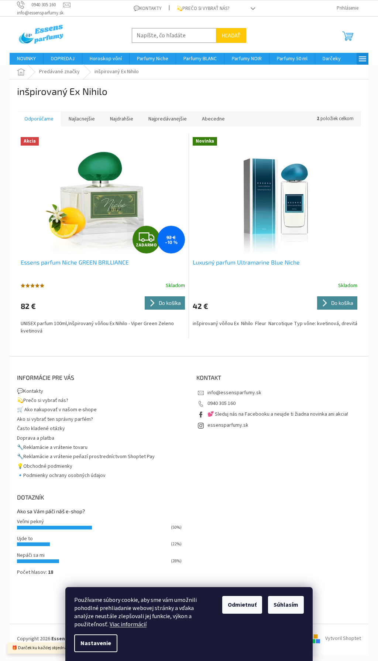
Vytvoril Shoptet (343, 639)
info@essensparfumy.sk (234, 392)
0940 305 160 (221, 403)
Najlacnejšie (82, 119)
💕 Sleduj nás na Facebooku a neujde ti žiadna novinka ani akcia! (277, 414)
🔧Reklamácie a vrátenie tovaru (52, 447)
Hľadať (231, 35)
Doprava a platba (35, 438)
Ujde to (25, 538)
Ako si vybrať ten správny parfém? (55, 419)
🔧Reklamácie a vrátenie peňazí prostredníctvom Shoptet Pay (86, 456)
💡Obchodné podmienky (44, 466)
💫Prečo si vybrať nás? (203, 8)
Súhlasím (286, 605)
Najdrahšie (121, 119)
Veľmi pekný (30, 521)
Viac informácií (128, 624)
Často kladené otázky (41, 428)
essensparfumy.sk (227, 425)
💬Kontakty (148, 8)
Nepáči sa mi (31, 555)
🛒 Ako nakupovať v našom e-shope (57, 409)
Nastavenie (95, 643)
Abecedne (213, 119)
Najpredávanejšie (167, 119)
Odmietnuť (242, 605)
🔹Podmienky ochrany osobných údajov (61, 475)
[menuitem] (26, 59)
